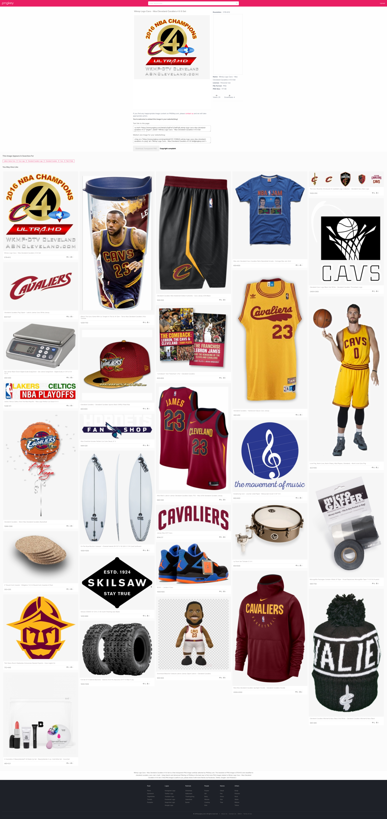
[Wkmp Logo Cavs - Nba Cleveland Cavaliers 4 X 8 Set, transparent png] (172, 47)
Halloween (188, 793)
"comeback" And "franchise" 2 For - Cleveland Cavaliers (176, 374)
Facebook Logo (170, 799)
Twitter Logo (169, 793)
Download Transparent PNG (146, 148)
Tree (221, 802)
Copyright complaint (168, 148)
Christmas (188, 790)
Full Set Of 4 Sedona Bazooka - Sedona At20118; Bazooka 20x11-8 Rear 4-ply (107, 679)
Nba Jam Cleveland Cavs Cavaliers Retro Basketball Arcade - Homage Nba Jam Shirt (262, 261)
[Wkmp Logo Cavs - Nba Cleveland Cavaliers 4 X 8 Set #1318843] (40, 211)
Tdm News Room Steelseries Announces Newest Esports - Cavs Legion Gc (29, 663)
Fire (221, 793)
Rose (236, 796)
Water (237, 799)
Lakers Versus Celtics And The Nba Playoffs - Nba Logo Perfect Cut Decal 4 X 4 (31, 401)
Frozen (206, 790)
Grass (222, 796)
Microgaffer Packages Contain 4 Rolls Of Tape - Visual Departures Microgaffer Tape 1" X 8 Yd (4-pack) (344, 579)
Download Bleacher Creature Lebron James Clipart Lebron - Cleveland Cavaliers (184, 673)
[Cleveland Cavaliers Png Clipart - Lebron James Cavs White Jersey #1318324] (40, 286)
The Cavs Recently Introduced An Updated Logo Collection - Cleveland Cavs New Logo (339, 189)
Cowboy (207, 802)
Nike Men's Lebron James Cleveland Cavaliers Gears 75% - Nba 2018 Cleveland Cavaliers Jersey (189, 495)
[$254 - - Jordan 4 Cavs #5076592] (193, 564)
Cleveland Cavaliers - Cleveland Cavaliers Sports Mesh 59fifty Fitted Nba (105, 404)
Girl (205, 793)
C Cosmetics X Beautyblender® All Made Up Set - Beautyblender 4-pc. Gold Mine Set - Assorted (37, 759)
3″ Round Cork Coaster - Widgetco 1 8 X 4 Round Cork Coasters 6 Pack (28, 585)
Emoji (236, 790)
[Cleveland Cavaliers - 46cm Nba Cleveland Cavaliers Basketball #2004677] (40, 465)
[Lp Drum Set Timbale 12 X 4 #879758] (269, 531)
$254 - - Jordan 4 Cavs (165, 587)
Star (221, 799)
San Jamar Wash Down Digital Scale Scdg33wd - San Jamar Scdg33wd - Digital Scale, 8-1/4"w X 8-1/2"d (38, 372)
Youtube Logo (169, 796)
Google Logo (169, 805)
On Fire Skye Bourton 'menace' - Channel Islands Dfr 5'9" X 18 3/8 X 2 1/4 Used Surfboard (111, 546)
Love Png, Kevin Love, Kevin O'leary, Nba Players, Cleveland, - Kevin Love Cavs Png (338, 463)
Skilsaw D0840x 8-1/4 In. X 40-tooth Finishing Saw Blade (100, 612)
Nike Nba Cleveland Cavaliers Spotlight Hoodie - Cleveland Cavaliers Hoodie (259, 688)
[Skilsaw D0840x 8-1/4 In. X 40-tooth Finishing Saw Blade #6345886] (117, 583)
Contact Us (232, 814)
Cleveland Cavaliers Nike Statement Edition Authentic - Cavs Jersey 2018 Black (184, 296)
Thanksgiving (189, 796)
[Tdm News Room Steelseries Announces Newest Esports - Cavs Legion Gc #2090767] (40, 627)
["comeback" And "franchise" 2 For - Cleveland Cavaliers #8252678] (193, 338)
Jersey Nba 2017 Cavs (164, 533)
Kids (205, 805)
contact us (189, 113)
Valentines (188, 799)
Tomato (149, 799)
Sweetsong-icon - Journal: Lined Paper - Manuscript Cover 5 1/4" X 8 (256, 494)
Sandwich (150, 793)
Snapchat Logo (170, 802)
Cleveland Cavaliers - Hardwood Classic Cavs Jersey (251, 411)
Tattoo (237, 805)
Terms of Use (247, 814)
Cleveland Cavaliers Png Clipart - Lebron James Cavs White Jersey (26, 312)
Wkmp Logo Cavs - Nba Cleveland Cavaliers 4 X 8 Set (22, 253)
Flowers (237, 793)
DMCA (240, 814)
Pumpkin (150, 802)
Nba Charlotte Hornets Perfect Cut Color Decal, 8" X (98, 441)
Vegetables (151, 796)
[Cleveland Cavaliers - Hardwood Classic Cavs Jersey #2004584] (269, 339)
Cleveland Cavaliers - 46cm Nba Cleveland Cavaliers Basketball (25, 522)
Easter (187, 802)
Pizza (149, 790)
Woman (206, 799)
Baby (206, 796)
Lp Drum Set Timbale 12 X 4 (242, 561)
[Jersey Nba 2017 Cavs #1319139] (193, 518)
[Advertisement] (169, 94)
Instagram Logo (170, 790)
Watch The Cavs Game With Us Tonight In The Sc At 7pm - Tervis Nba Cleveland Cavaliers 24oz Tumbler (113, 317)
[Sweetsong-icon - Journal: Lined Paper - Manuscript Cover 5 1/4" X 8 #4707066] (269, 456)
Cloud (222, 790)
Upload (382, 3)
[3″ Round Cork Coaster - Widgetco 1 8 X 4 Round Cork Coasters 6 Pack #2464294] (40, 557)
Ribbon (237, 802)
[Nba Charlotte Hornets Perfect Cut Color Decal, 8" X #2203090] (117, 427)
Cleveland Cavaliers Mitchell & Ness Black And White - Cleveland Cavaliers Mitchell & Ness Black (342, 718)
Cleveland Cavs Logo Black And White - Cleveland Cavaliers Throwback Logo (336, 287)
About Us (224, 814)
